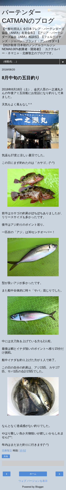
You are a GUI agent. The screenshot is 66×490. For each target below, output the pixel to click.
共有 (6, 456)
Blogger (39, 486)
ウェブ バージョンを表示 (33, 480)
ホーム (33, 474)
